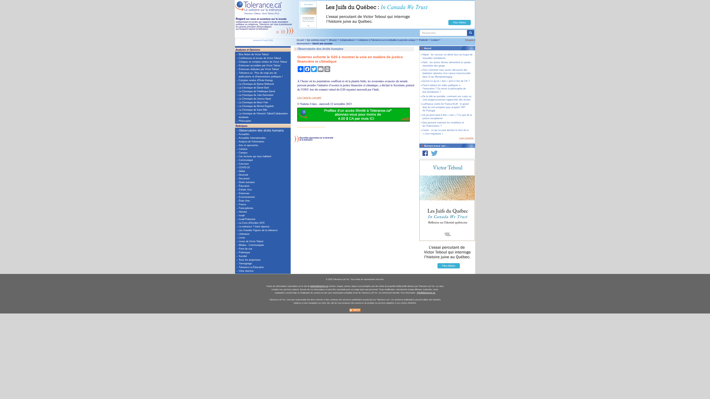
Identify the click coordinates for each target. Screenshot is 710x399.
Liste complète (466, 138)
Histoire (243, 211)
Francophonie (246, 208)
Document (244, 178)
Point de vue (245, 248)
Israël (242, 215)
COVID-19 (244, 167)
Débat (242, 171)
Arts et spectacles (248, 145)
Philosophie (245, 121)
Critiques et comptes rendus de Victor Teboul (263, 61)
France (242, 204)
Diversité (243, 174)
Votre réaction (246, 271)
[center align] (470, 33)
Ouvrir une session (322, 43)
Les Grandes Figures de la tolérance (258, 230)
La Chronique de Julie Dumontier (256, 95)
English (470, 40)
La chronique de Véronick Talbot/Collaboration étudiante (263, 115)
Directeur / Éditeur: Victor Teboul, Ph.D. (262, 13)
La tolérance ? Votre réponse (254, 226)
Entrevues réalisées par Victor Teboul (259, 69)
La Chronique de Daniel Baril (254, 87)
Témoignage (245, 263)
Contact (434, 40)
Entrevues (244, 193)
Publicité (423, 40)
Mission (333, 40)
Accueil (300, 40)
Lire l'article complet (309, 97)
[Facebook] (425, 153)
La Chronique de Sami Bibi (253, 109)
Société (243, 256)
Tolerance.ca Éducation (251, 267)
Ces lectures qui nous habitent (255, 156)
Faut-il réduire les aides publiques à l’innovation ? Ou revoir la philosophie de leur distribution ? (444, 88)
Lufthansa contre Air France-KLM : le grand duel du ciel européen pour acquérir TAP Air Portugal (445, 107)
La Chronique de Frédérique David (257, 91)
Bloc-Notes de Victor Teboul (254, 54)
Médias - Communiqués (251, 245)
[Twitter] (434, 153)
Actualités (244, 134)
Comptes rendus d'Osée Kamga (256, 80)
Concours (244, 163)
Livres (242, 237)
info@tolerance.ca (426, 292)
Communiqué (246, 160)
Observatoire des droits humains (261, 130)
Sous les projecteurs (250, 259)
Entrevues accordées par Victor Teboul (259, 65)
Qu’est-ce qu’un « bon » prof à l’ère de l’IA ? (446, 81)
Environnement (247, 197)
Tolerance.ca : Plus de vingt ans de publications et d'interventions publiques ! (261, 74)
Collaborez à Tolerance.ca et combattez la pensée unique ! (386, 40)
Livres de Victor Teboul (251, 241)
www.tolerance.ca (319, 286)
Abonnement (303, 43)
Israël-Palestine (247, 219)
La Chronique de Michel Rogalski (256, 106)
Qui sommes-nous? (316, 40)
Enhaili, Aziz (245, 189)
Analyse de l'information (251, 141)
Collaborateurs (347, 40)
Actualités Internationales (252, 138)
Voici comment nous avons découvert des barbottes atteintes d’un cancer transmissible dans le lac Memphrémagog (446, 73)
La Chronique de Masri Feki (253, 102)
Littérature (244, 234)
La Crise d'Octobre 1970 (251, 222)
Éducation (244, 186)
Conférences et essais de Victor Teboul (260, 58)
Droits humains (247, 182)
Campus (243, 149)
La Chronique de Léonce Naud (255, 98)
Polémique (244, 252)
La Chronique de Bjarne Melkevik (256, 84)
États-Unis (244, 200)
